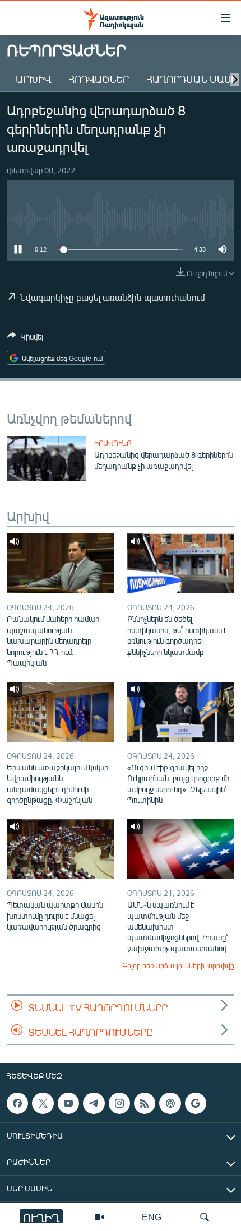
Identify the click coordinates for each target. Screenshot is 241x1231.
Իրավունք (113, 443)
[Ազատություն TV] (99, 1217)
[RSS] (144, 1103)
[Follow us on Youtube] (68, 1103)
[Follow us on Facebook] (17, 1103)
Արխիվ (33, 79)
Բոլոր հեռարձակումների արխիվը (178, 965)
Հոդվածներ (99, 79)
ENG (151, 1216)
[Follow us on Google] (195, 1103)
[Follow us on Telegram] (93, 1103)
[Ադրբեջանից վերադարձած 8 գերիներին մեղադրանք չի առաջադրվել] (46, 458)
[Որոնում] (204, 1217)
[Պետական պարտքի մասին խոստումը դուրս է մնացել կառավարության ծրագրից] (60, 849)
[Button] (25, 338)
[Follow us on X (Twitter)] (42, 1103)
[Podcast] (169, 1103)
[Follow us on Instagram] (119, 1103)
